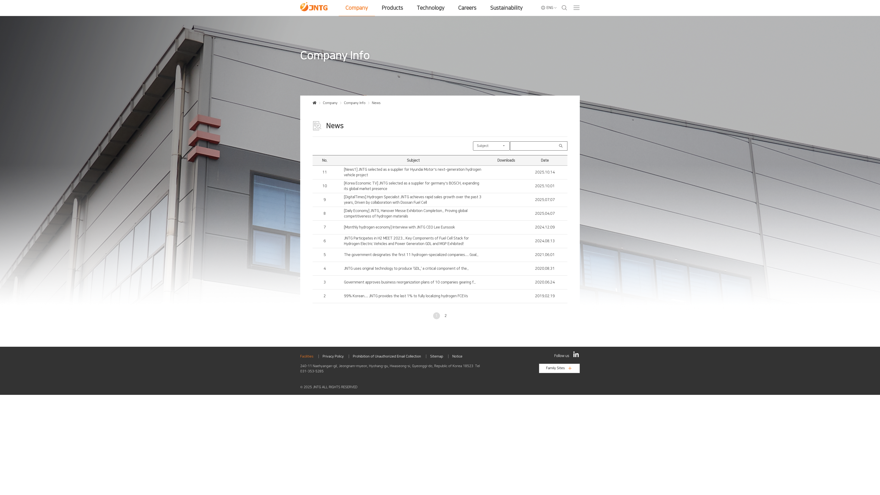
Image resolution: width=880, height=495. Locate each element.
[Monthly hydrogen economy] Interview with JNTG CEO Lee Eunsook (399, 227)
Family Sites (555, 368)
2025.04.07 (545, 214)
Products (392, 8)
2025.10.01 (545, 186)
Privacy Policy (333, 356)
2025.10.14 (545, 172)
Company (357, 8)
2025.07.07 (545, 200)
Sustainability (506, 8)
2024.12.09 (545, 227)
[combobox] (491, 146)
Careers (467, 8)
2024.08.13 (545, 241)
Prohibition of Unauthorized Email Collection (387, 356)
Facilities (307, 356)
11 (324, 172)
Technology (431, 8)
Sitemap (436, 356)
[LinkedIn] (576, 354)
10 (324, 186)
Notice (457, 356)
